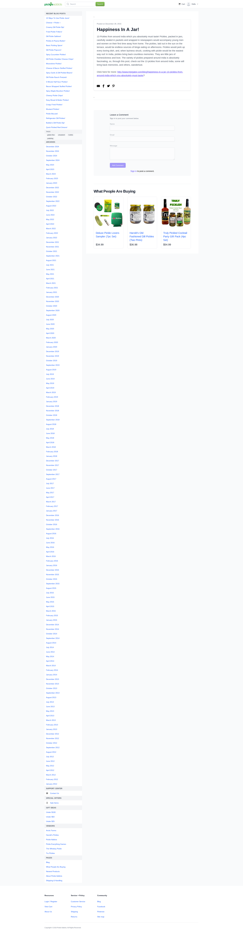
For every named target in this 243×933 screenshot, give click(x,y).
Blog (99, 902)
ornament (61, 135)
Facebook (101, 907)
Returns (74, 917)
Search (100, 4)
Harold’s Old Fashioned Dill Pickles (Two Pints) (142, 236)
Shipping (74, 912)
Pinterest (100, 912)
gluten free (51, 135)
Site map (100, 917)
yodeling (50, 138)
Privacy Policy (76, 907)
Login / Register (51, 902)
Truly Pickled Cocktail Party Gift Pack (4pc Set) (175, 236)
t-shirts (70, 135)
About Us (48, 912)
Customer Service (78, 902)
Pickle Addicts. (62, 928)
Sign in (133, 171)
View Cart (48, 907)
